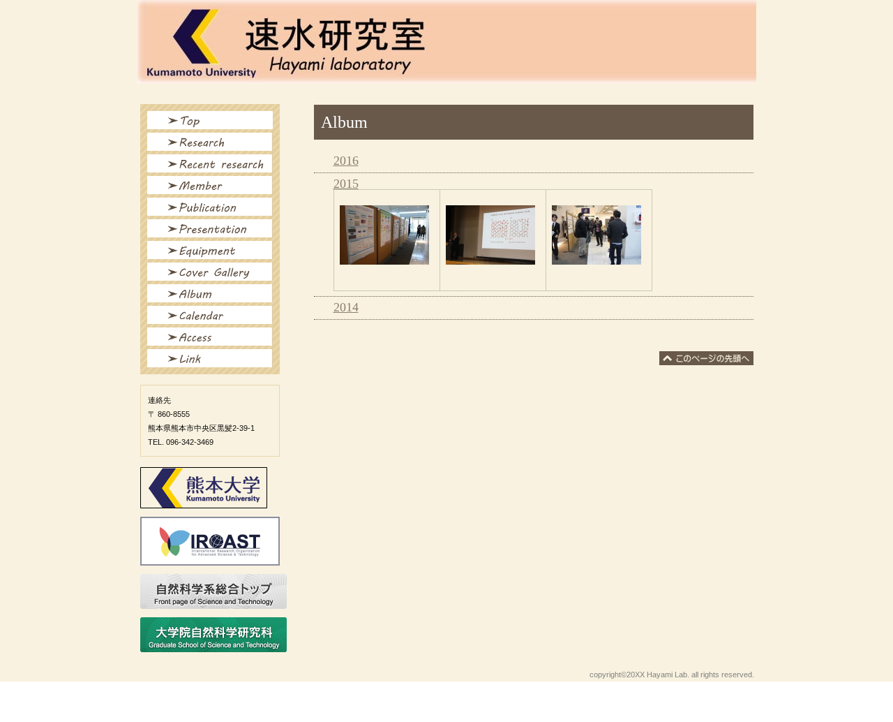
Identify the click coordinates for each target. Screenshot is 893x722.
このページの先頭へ (706, 358)
